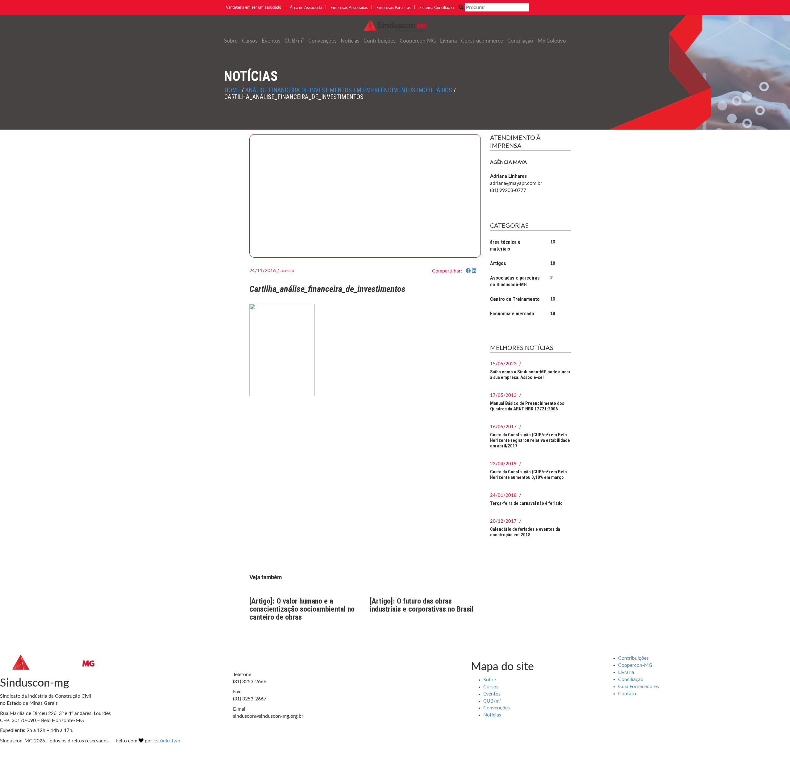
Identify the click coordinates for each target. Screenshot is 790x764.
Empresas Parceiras (393, 8)
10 (552, 242)
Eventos (271, 41)
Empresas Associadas (349, 8)
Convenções (322, 41)
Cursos (249, 41)
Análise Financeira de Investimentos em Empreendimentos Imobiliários (348, 90)
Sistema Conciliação (436, 8)
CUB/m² (294, 41)
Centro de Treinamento (515, 299)
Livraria (448, 41)
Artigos (498, 263)
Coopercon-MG (418, 41)
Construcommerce (482, 41)
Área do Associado (306, 8)
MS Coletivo (552, 41)
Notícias (350, 41)
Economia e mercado (512, 314)
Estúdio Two (166, 740)
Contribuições (379, 41)
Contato (627, 693)
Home (232, 90)
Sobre (231, 41)
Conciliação (520, 41)
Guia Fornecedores (638, 686)
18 (552, 263)
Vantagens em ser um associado (253, 8)
